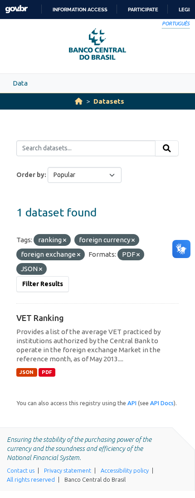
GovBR (16, 9)
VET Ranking (40, 317)
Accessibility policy (125, 470)
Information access (80, 9)
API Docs (162, 403)
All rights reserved (31, 479)
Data (20, 83)
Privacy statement (67, 470)
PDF (47, 372)
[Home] (79, 101)
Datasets (108, 101)
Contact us (20, 470)
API (131, 403)
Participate (143, 9)
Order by (30, 174)
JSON (27, 372)
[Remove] (64, 240)
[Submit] (167, 148)
